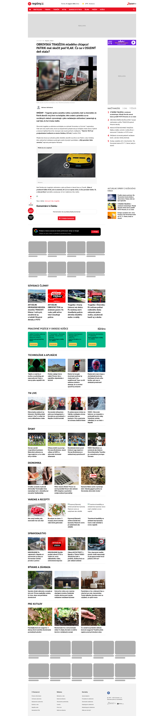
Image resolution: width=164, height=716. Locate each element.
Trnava (47, 9)
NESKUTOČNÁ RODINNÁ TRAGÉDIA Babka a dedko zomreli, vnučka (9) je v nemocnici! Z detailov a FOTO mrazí (122, 130)
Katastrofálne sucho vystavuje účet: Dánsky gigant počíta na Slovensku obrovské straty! (92, 489)
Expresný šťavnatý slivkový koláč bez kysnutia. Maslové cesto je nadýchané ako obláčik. (76, 522)
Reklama (59, 692)
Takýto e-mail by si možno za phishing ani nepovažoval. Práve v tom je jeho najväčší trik (36, 377)
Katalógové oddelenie (88, 704)
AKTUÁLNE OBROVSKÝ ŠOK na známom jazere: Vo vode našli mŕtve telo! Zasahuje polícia (55, 311)
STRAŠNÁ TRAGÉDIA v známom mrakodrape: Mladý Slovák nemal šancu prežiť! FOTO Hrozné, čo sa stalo (127, 206)
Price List (59, 707)
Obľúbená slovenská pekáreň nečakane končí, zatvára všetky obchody (122, 136)
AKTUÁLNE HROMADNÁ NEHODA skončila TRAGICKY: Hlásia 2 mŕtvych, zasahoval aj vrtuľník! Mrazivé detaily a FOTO (36, 312)
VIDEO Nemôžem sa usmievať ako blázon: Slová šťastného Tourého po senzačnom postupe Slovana (96, 452)
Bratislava (38, 9)
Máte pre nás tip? (86, 710)
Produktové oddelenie (87, 698)
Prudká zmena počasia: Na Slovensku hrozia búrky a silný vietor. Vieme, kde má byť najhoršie (126, 198)
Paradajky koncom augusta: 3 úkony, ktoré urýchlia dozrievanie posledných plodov (39, 630)
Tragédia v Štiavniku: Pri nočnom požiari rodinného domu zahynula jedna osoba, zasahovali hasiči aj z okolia (96, 311)
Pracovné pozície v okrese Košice (48, 328)
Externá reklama (61, 698)
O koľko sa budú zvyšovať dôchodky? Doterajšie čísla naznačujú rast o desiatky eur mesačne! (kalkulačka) (38, 490)
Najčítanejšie (114, 108)
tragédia (56, 201)
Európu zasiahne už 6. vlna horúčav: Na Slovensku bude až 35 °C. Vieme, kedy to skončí (122, 143)
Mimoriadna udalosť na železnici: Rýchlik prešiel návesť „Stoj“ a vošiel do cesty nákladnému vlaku (36, 415)
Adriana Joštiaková (47, 107)
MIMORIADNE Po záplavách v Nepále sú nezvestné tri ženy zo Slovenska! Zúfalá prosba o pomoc (36, 556)
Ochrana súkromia (36, 698)
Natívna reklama (61, 710)
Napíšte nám (35, 707)
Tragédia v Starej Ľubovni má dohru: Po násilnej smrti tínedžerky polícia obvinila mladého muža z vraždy (75, 311)
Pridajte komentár (67, 218)
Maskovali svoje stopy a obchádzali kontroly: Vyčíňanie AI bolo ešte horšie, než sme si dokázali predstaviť (96, 378)
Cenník (58, 704)
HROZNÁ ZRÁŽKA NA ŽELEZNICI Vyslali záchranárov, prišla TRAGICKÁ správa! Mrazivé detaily (123, 122)
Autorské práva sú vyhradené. (115, 699)
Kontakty (85, 692)
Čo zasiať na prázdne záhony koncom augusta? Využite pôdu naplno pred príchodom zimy (92, 630)
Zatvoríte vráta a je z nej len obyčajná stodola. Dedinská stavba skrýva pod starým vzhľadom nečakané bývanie (64, 594)
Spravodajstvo (85, 696)
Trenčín (56, 9)
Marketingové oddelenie (88, 707)
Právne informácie (36, 696)
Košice (102, 9)
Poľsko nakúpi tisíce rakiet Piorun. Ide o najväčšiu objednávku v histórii (56, 377)
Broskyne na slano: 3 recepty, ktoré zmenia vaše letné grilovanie (55, 520)
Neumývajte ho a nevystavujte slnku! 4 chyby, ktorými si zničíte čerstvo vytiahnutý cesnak (65, 630)
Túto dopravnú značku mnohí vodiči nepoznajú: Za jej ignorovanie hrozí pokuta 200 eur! (96, 555)
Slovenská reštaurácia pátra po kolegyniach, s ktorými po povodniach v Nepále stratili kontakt (56, 415)
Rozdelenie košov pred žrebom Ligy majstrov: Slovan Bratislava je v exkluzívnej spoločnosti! (76, 451)
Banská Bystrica (75, 9)
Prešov (94, 9)
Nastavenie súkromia (37, 701)
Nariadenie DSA (36, 710)
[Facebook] (108, 693)
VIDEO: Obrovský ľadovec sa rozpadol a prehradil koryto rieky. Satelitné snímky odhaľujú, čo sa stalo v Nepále (95, 417)
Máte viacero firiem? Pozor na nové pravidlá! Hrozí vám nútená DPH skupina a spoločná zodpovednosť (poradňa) (65, 490)
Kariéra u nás (35, 704)
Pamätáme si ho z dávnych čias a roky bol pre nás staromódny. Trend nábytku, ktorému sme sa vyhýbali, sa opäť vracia (92, 594)
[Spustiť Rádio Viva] (121, 41)
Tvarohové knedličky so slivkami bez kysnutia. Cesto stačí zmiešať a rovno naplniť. (96, 521)
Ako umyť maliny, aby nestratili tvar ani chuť (35, 519)
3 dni (124, 108)
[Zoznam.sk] (112, 704)
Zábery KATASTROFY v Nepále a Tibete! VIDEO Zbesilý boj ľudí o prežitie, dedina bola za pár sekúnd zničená (76, 556)
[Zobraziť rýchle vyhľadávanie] (134, 9)
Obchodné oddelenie (87, 701)
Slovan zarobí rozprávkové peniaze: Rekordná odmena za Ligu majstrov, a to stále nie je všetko (36, 452)
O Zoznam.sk (35, 692)
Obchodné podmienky (62, 701)
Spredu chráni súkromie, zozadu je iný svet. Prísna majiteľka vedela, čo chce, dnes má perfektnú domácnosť (40, 594)
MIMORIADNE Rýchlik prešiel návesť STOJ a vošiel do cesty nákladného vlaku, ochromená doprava (55, 556)
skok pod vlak (49, 201)
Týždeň (132, 108)
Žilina (87, 9)
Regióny (47, 40)
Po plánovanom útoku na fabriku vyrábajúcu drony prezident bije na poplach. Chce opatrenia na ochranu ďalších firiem (76, 416)
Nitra (64, 9)
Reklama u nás (61, 696)
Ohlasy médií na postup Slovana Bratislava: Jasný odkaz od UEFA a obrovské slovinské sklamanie (56, 452)
